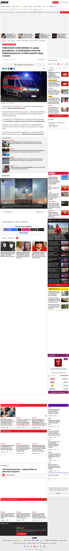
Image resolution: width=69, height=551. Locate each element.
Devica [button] (63, 478)
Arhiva (38, 543)
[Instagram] (52, 64)
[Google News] (67, 64)
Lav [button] (60, 478)
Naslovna (4, 40)
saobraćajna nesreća (8, 221)
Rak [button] (58, 478)
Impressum (24, 543)
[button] (41, 59)
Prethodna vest (8, 211)
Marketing (15, 543)
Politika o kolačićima (32, 543)
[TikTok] (61, 64)
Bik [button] (51, 478)
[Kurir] (4, 2)
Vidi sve (58, 285)
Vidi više (58, 493)
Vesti (9, 40)
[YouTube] (58, 64)
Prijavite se (22, 533)
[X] (55, 64)
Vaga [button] (67, 478)
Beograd (13, 40)
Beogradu (18, 106)
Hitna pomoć (24, 221)
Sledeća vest (40, 211)
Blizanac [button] (55, 478)
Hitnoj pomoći (23, 112)
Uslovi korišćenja (52, 543)
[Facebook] (49, 64)
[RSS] (64, 64)
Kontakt (19, 543)
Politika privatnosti (44, 543)
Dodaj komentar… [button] (10, 475)
